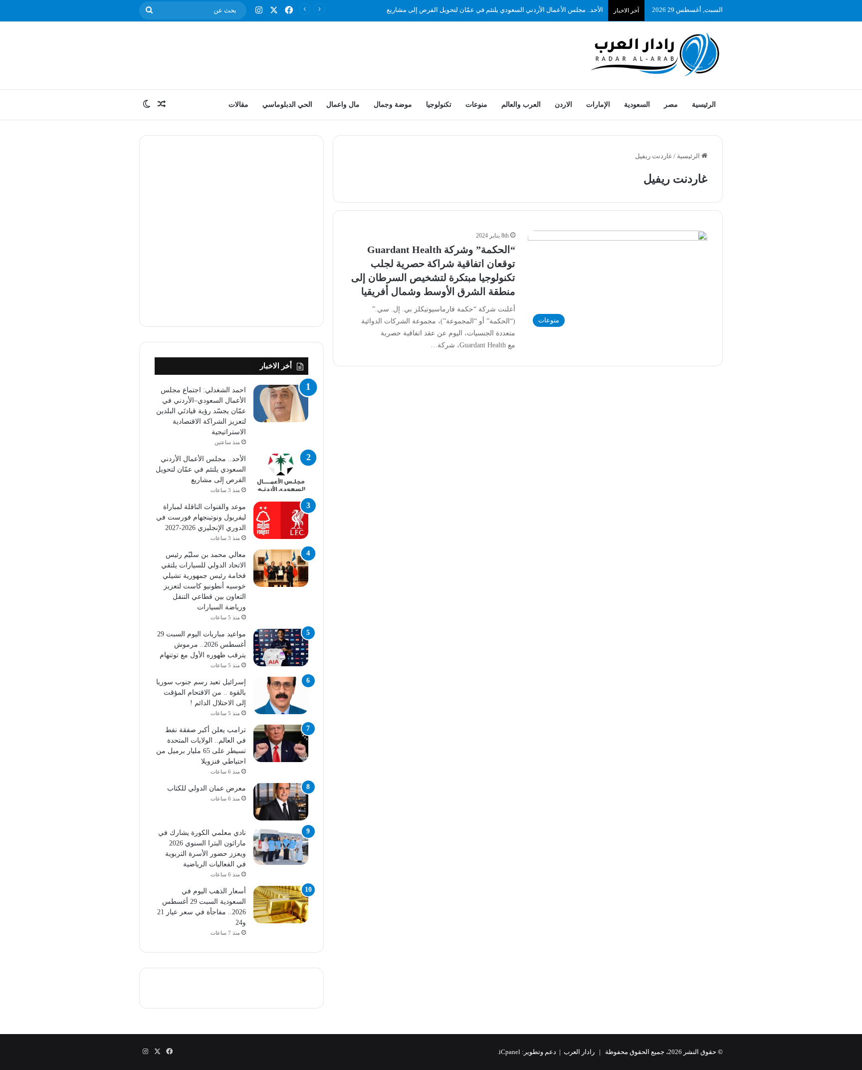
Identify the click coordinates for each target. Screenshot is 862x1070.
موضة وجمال (393, 104)
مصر (671, 104)
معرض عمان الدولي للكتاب (205, 788)
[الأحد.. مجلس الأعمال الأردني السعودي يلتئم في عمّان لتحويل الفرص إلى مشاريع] (280, 472)
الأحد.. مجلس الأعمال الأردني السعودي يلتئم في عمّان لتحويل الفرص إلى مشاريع (495, 9)
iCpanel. (508, 1052)
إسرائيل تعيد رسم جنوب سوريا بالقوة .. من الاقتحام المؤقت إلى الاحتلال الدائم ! (201, 692)
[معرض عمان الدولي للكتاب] (280, 801)
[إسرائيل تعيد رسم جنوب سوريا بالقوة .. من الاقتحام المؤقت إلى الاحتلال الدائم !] (280, 695)
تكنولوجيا (438, 104)
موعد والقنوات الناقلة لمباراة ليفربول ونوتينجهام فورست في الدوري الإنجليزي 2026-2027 (201, 517)
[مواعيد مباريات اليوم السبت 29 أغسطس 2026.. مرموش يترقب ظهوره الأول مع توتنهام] (280, 647)
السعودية (637, 104)
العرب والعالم (521, 104)
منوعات (476, 104)
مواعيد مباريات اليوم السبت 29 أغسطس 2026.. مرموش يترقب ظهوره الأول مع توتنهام (201, 644)
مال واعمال (343, 104)
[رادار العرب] (655, 54)
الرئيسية (704, 104)
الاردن (563, 104)
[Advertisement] (331, 53)
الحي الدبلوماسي (287, 104)
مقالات (238, 104)
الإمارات (598, 104)
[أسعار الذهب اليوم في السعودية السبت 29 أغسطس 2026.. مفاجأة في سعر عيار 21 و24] (280, 904)
